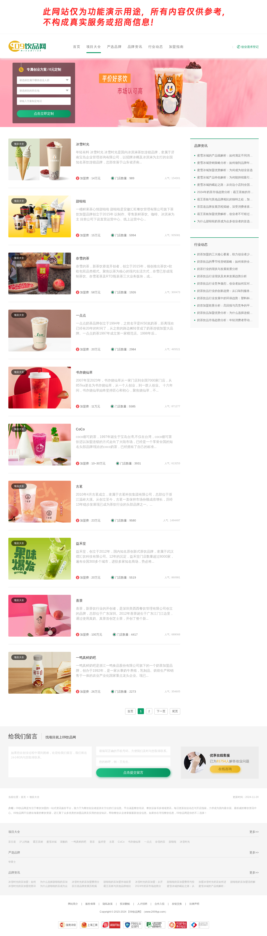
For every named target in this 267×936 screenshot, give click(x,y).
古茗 (79, 486)
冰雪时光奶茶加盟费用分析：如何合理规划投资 (85, 882)
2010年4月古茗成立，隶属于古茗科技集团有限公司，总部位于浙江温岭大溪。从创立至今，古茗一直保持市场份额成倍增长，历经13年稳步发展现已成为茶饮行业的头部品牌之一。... (124, 499)
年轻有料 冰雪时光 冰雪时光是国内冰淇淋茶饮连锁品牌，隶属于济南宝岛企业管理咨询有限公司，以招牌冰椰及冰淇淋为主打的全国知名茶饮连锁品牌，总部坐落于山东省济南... (125, 157)
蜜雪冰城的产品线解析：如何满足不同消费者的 (212, 886)
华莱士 (12, 862)
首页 (77, 46)
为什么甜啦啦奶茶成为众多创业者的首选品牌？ (226, 221)
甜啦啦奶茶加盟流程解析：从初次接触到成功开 (244, 882)
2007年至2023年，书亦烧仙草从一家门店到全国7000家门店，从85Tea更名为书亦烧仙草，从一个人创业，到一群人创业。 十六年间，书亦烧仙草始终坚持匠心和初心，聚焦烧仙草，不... (124, 385)
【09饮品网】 (134, 911)
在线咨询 (225, 769)
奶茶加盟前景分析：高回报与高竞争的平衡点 (226, 305)
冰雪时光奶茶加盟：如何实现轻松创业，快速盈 (22, 882)
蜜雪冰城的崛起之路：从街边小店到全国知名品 (180, 886)
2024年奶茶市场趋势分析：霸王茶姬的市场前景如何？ (226, 192)
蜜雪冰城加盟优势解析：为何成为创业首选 (225, 170)
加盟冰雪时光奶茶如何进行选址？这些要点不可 (212, 882)
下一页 (161, 711)
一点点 (81, 315)
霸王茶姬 (38, 842)
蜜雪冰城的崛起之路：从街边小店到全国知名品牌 (226, 184)
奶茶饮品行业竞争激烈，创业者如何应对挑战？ (226, 283)
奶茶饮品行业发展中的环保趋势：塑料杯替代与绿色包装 (226, 298)
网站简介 (73, 904)
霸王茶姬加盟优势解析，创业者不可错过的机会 (226, 214)
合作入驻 (160, 904)
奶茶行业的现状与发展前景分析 (217, 269)
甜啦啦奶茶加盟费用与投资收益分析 (180, 882)
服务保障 (90, 904)
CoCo (80, 429)
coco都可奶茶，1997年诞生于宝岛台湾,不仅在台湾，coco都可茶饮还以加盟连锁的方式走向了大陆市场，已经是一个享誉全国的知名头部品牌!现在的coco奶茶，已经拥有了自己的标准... (124, 442)
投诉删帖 (125, 904)
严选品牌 (114, 46)
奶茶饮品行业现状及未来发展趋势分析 (222, 276)
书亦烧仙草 (84, 372)
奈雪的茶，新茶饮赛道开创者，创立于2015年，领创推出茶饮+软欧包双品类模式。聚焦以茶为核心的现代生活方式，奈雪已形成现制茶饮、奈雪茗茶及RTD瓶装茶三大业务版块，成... (124, 271)
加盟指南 (176, 46)
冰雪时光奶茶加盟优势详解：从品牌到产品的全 (22, 886)
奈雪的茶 (82, 258)
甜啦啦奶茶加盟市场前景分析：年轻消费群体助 (117, 882)
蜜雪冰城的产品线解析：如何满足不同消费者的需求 (226, 155)
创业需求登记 (250, 46)
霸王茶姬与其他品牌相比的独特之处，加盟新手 (117, 886)
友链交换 (177, 904)
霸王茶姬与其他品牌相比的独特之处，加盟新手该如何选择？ (226, 199)
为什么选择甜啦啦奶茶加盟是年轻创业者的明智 (54, 882)
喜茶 (79, 600)
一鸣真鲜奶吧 (86, 657)
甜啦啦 (81, 201)
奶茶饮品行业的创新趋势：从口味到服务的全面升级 (226, 290)
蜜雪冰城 (52, 842)
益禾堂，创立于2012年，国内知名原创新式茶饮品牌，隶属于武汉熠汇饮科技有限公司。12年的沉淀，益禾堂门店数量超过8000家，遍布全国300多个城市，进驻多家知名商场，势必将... (125, 556)
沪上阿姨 (24, 842)
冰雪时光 (82, 144)
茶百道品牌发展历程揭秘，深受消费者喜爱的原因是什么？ (226, 206)
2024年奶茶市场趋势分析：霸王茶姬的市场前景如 (149, 886)
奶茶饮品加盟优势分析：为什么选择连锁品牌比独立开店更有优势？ (226, 312)
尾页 (175, 711)
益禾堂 (81, 543)
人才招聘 (142, 904)
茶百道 (12, 842)
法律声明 (194, 904)
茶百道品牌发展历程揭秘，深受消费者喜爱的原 (85, 886)
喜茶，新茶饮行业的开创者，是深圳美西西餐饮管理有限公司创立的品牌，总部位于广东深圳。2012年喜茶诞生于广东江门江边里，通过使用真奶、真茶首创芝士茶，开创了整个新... (125, 613)
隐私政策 (108, 904)
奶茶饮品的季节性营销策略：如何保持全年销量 (226, 261)
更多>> (254, 831)
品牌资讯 (135, 46)
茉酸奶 (64, 842)
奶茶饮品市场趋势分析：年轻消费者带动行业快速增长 (226, 320)
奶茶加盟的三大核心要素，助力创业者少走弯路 (226, 254)
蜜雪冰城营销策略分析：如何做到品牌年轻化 (226, 162)
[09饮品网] (27, 46)
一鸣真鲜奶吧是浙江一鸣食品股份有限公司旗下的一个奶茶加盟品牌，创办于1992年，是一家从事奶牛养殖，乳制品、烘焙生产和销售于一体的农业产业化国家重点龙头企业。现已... (125, 670)
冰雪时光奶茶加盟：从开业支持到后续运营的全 (149, 882)
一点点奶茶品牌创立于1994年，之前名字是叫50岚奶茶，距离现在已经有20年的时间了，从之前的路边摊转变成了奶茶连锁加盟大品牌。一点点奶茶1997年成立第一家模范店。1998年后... (125, 328)
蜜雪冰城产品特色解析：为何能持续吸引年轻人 (226, 177)
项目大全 (93, 46)
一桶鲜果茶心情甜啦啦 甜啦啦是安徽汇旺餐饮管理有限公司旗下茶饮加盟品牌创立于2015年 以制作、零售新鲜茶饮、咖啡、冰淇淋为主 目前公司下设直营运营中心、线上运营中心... (125, 214)
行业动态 (155, 46)
